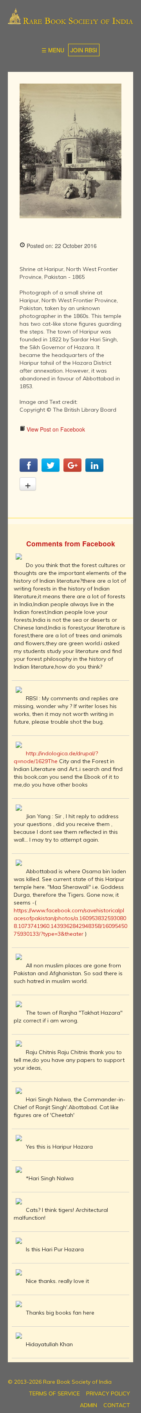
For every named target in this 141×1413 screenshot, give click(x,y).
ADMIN (88, 1405)
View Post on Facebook (55, 429)
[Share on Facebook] (29, 469)
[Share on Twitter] (51, 469)
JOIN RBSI (83, 50)
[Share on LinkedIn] (94, 469)
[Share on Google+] (72, 469)
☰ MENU (53, 50)
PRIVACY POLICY (108, 1393)
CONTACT (116, 1405)
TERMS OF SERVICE (54, 1393)
